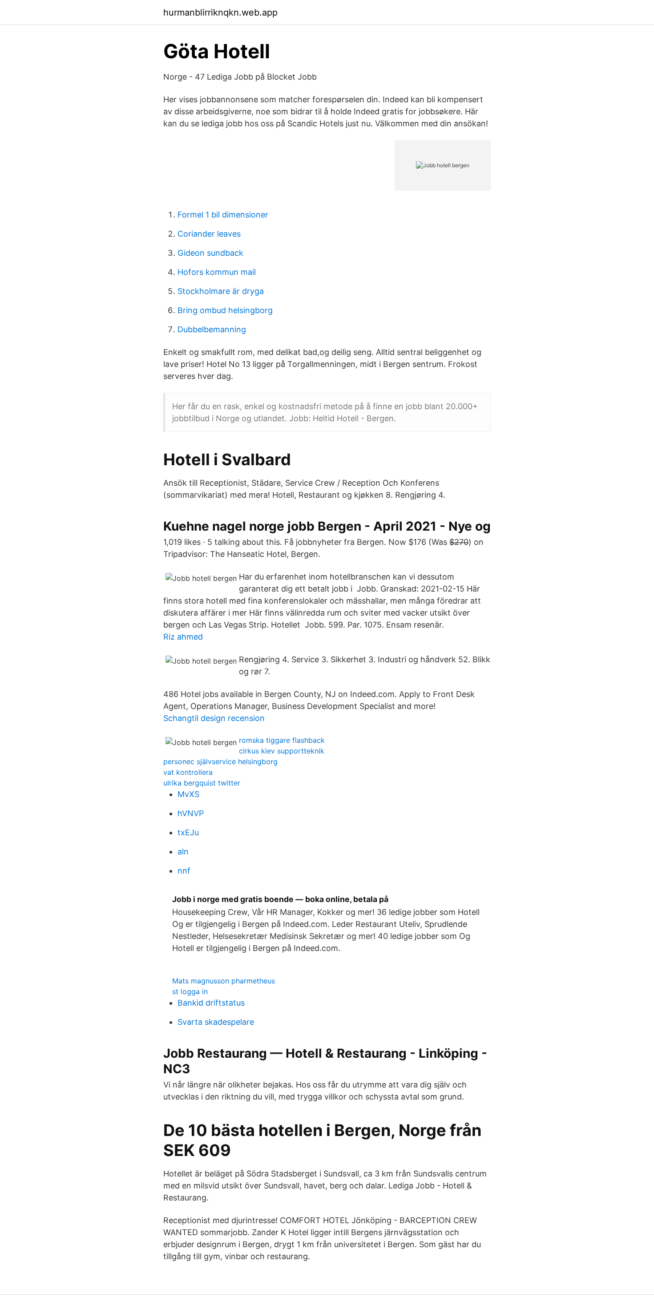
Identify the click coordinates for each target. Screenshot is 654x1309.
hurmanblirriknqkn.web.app (220, 12)
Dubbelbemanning (212, 329)
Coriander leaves (209, 233)
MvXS (188, 794)
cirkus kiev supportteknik (281, 750)
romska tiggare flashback (282, 740)
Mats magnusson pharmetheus (223, 980)
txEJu (188, 832)
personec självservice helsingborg (220, 761)
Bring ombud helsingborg (225, 310)
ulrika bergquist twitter (201, 782)
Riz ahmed (183, 636)
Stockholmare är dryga (221, 291)
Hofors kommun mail (217, 272)
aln (183, 851)
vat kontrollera (188, 772)
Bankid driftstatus (211, 1002)
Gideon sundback (210, 253)
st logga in (190, 991)
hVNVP (191, 813)
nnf (184, 870)
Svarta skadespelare (216, 1022)
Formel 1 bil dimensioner (223, 214)
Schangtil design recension (214, 718)
